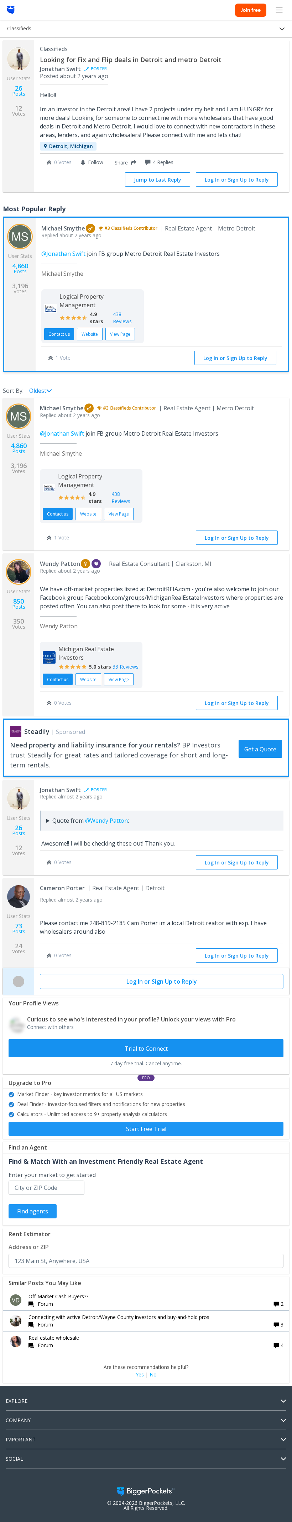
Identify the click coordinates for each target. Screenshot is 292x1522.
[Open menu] (279, 10)
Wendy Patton (60, 564)
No (153, 1374)
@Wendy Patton (106, 821)
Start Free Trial (146, 1129)
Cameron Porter (62, 888)
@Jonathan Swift (63, 254)
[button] (124, 162)
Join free (251, 10)
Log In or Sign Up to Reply (237, 179)
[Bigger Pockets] (11, 10)
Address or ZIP (29, 1247)
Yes (140, 1374)
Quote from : (90, 821)
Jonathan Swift (60, 69)
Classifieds (54, 49)
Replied (71, 235)
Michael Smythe (63, 228)
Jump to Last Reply (157, 179)
